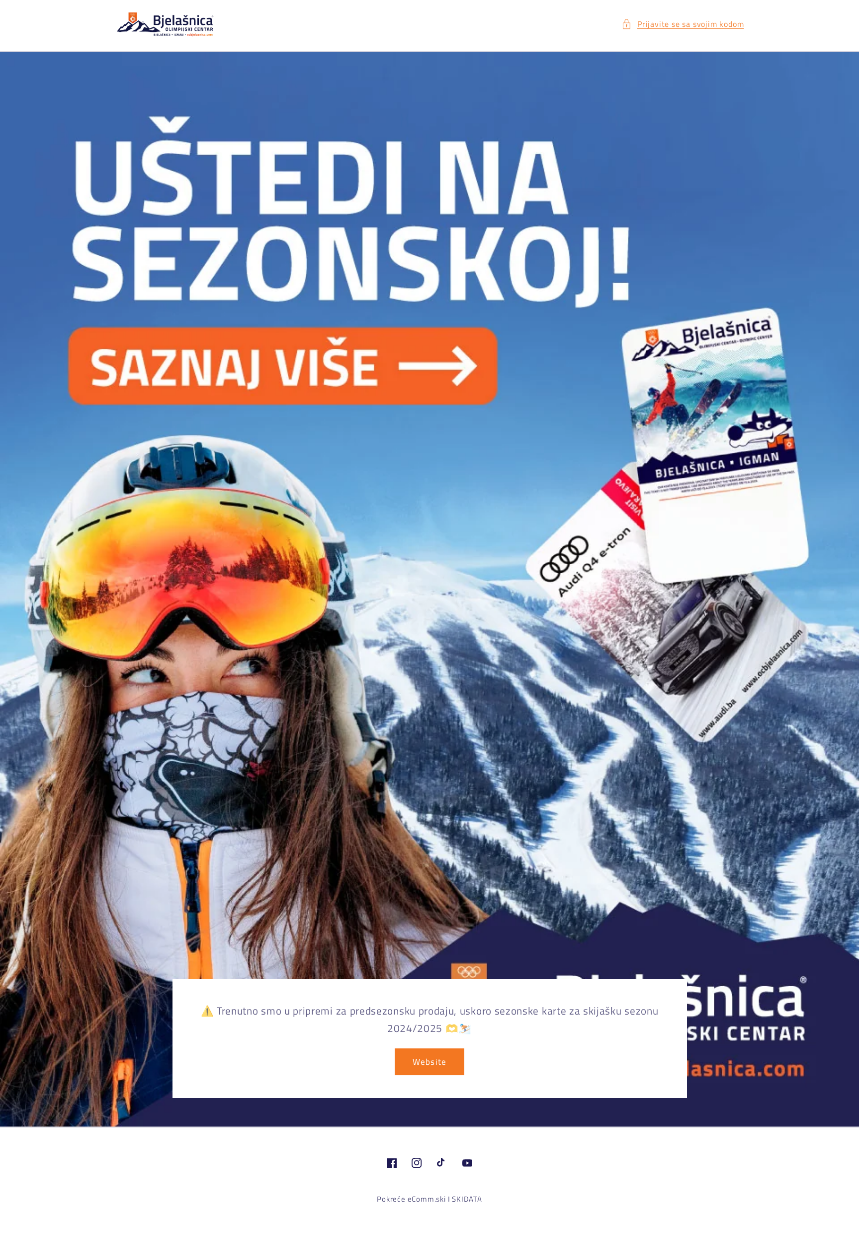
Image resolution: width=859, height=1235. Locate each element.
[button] (682, 24)
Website (429, 1061)
